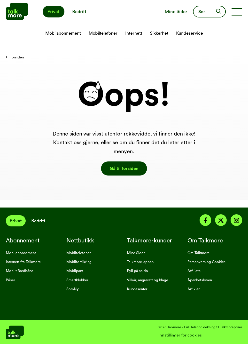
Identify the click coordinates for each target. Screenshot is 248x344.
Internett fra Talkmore (23, 262)
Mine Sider (136, 253)
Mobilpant (74, 271)
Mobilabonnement (21, 253)
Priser (10, 280)
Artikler (193, 289)
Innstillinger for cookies (180, 335)
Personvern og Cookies (206, 262)
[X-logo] (221, 221)
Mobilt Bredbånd (19, 271)
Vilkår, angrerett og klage (147, 280)
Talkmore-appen (140, 262)
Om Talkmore (198, 253)
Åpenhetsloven (199, 280)
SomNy (72, 289)
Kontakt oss (67, 142)
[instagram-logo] (236, 221)
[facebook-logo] (205, 221)
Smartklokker (77, 280)
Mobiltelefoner (78, 253)
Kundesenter (137, 289)
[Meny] (237, 11)
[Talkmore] (65, 332)
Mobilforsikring (79, 262)
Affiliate (194, 271)
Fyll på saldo (137, 271)
